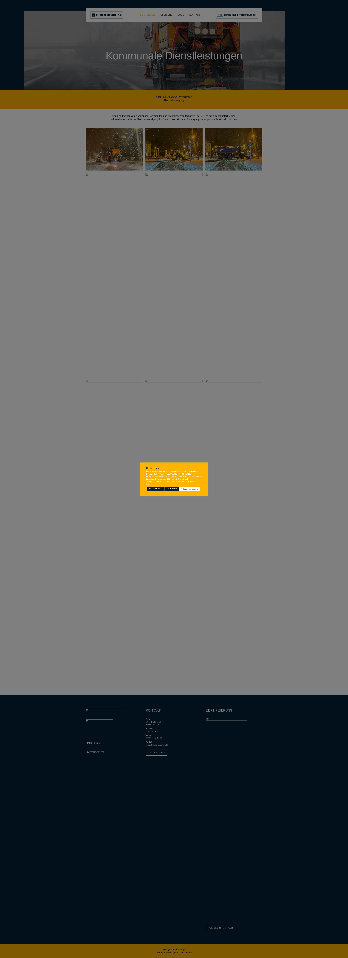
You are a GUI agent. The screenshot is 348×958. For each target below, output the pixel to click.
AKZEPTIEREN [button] (155, 489)
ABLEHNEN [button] (171, 489)
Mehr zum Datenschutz (189, 489)
